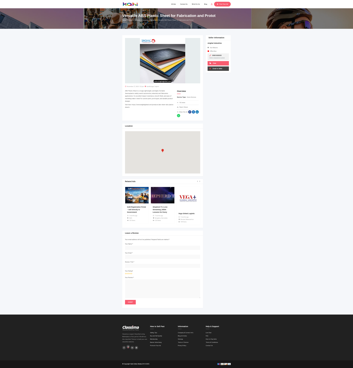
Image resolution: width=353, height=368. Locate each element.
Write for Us (196, 4)
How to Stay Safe (211, 339)
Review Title (129, 262)
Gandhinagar (150, 86)
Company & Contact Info (185, 333)
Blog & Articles (182, 336)
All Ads (173, 4)
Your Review (129, 277)
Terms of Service (183, 342)
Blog (205, 4)
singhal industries (215, 43)
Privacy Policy (182, 345)
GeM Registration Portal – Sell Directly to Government (136, 209)
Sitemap (180, 339)
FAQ (207, 336)
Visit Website (214, 47)
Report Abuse (183, 107)
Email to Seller (217, 68)
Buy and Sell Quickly (156, 336)
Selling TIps (153, 333)
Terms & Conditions (212, 342)
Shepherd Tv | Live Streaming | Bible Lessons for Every (160, 209)
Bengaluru (158, 218)
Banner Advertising (156, 342)
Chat (214, 63)
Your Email (129, 253)
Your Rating (129, 271)
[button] (162, 150)
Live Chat (208, 333)
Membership (154, 339)
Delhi (130, 218)
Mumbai (182, 219)
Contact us (183, 4)
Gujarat (157, 86)
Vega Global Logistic (186, 213)
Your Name (129, 244)
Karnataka (164, 218)
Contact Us (209, 345)
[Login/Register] (212, 4)
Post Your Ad (223, 4)
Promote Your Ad (155, 345)
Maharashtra (190, 219)
